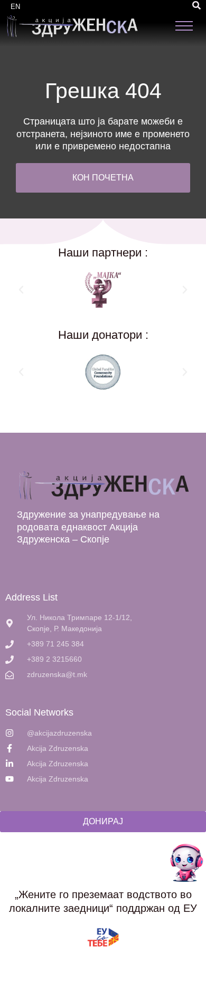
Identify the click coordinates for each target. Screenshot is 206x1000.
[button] (196, 5)
